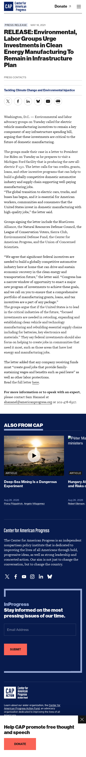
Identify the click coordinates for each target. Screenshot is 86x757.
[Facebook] (15, 577)
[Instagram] (32, 577)
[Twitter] (7, 577)
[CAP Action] (17, 693)
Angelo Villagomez (34, 503)
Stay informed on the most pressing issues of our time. (34, 610)
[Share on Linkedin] (28, 101)
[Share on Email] (48, 101)
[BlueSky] (49, 577)
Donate (61, 6)
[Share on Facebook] (18, 101)
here (35, 382)
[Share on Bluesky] (38, 101)
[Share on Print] (58, 101)
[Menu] (79, 6)
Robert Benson (76, 503)
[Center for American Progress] (9, 6)
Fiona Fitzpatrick (13, 503)
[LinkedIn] (41, 577)
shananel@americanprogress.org (28, 402)
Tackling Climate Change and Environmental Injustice (39, 90)
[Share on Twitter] (8, 101)
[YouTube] (24, 577)
